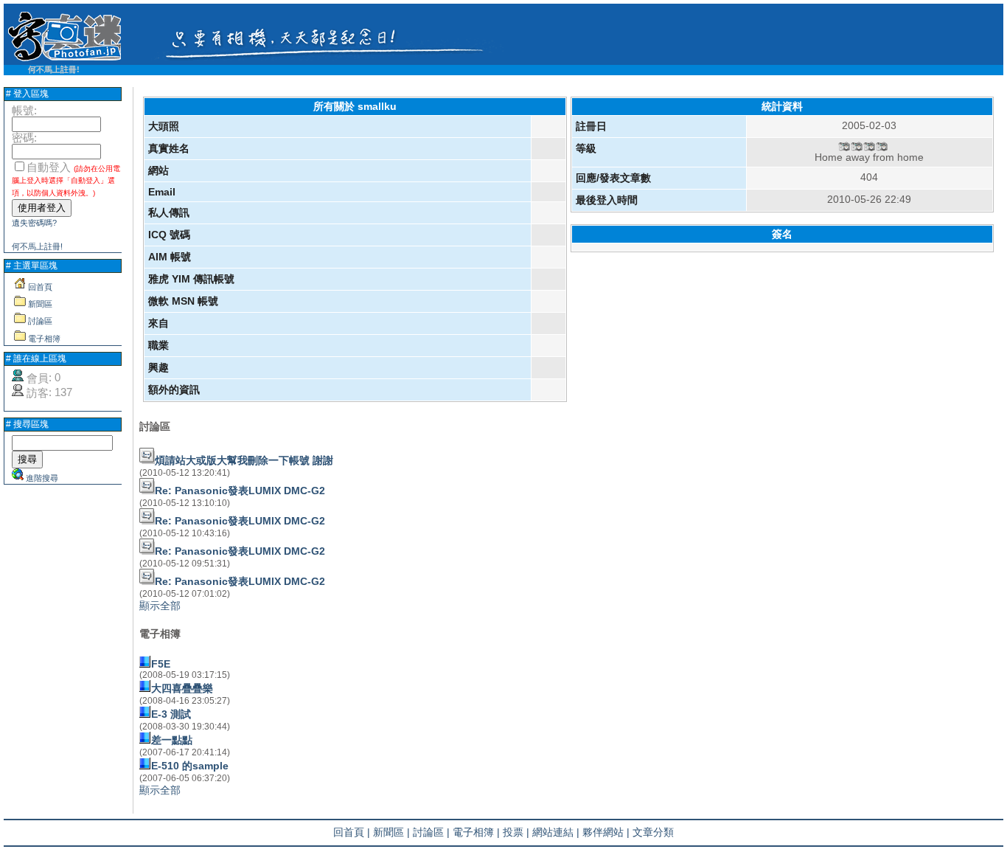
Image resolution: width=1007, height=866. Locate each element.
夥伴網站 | (606, 832)
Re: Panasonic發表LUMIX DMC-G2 (240, 490)
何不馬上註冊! (54, 69)
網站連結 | (555, 832)
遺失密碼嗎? (34, 222)
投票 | (516, 832)
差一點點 (171, 740)
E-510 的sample (190, 766)
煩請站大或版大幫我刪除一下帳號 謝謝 (244, 460)
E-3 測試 (171, 714)
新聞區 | (391, 832)
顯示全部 (160, 606)
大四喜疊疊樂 (182, 688)
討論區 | (431, 832)
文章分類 (653, 832)
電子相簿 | (476, 832)
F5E (160, 664)
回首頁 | (351, 832)
